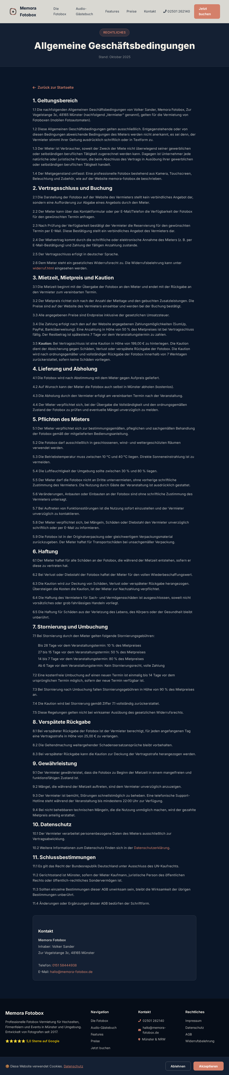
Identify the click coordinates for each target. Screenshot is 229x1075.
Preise (132, 11)
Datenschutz (194, 1027)
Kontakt (150, 11)
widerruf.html (43, 268)
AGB (188, 1034)
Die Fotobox (59, 11)
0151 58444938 (64, 965)
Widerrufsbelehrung (199, 1041)
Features (112, 11)
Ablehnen (178, 1066)
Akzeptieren (208, 1066)
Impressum (193, 1021)
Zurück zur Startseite (56, 87)
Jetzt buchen (205, 11)
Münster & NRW (153, 1039)
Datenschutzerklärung (151, 848)
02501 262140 (178, 11)
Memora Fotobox (28, 11)
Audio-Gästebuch (84, 11)
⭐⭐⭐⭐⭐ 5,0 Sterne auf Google (32, 1041)
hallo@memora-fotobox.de (71, 972)
